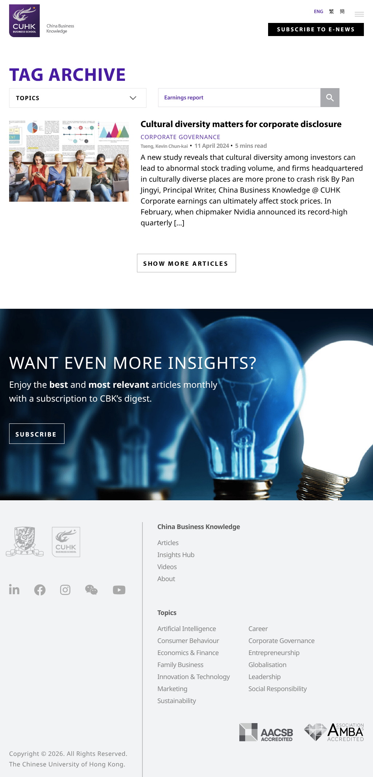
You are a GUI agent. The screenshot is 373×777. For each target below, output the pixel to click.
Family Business (180, 664)
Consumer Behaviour (188, 640)
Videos (167, 567)
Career (258, 628)
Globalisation (267, 664)
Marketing (172, 689)
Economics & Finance (188, 652)
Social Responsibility (277, 689)
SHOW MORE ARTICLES (186, 263)
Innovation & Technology (193, 677)
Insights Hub (176, 555)
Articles (167, 543)
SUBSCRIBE (36, 434)
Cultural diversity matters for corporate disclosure (241, 124)
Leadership (264, 677)
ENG (318, 11)
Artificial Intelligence (186, 628)
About (166, 579)
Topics (28, 98)
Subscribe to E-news (316, 29)
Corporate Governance (180, 137)
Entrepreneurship (273, 652)
